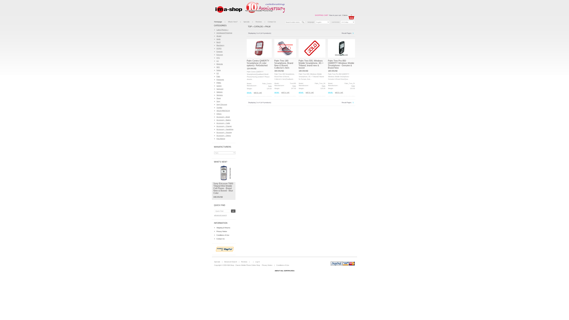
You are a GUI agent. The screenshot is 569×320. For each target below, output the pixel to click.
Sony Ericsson (221, 104)
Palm (218, 76)
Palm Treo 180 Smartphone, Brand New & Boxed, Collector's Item (283, 64)
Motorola (219, 64)
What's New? (233, 22)
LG (217, 61)
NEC (218, 67)
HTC (218, 58)
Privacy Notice (221, 231)
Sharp (218, 98)
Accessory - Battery (223, 120)
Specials (246, 22)
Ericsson (219, 55)
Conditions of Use (222, 235)
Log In (257, 262)
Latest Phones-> (222, 30)
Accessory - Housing (224, 132)
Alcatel (218, 36)
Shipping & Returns (223, 228)
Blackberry (220, 45)
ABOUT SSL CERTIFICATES (284, 271)
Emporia (219, 51)
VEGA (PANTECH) (223, 111)
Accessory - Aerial (223, 117)
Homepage (218, 22)
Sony (218, 101)
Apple (218, 39)
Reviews (259, 22)
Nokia (218, 70)
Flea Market (220, 139)
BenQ (218, 42)
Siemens (219, 95)
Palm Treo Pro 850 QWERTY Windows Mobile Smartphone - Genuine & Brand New (341, 64)
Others (219, 114)
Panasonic (220, 79)
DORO (219, 48)
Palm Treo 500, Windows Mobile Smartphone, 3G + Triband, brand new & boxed (311, 64)
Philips (218, 83)
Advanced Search (220, 215)
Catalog (258, 26)
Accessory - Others (223, 135)
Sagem (219, 86)
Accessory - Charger (224, 126)
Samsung (219, 89)
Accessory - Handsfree (224, 129)
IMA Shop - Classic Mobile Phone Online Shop (243, 265)
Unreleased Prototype (224, 33)
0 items (345, 15)
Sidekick (219, 92)
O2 (217, 73)
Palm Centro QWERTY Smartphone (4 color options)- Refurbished (258, 63)
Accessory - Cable (223, 123)
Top (250, 26)
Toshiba (219, 107)
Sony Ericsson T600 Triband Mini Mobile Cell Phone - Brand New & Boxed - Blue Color (223, 188)
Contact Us (272, 22)
